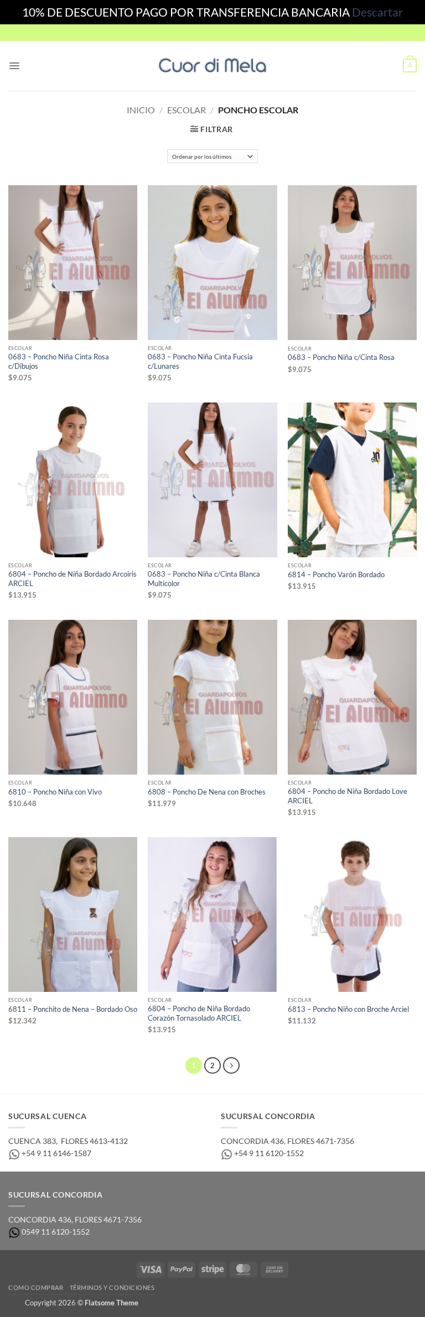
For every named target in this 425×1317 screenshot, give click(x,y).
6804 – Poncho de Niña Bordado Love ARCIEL (347, 795)
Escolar (186, 109)
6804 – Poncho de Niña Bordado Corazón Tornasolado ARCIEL (199, 1013)
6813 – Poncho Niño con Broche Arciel (348, 1009)
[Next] (231, 1065)
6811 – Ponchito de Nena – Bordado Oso (72, 1009)
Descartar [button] (377, 12)
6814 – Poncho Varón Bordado (336, 575)
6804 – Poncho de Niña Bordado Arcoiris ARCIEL (72, 578)
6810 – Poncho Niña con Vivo (55, 792)
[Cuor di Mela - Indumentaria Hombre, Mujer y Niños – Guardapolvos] (212, 65)
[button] (14, 66)
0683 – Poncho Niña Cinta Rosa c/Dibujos (58, 361)
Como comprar (35, 1287)
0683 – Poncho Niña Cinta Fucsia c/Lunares (200, 361)
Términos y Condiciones (112, 1287)
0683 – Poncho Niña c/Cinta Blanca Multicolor (204, 578)
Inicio (141, 109)
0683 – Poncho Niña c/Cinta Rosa (341, 357)
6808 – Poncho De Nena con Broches (207, 792)
